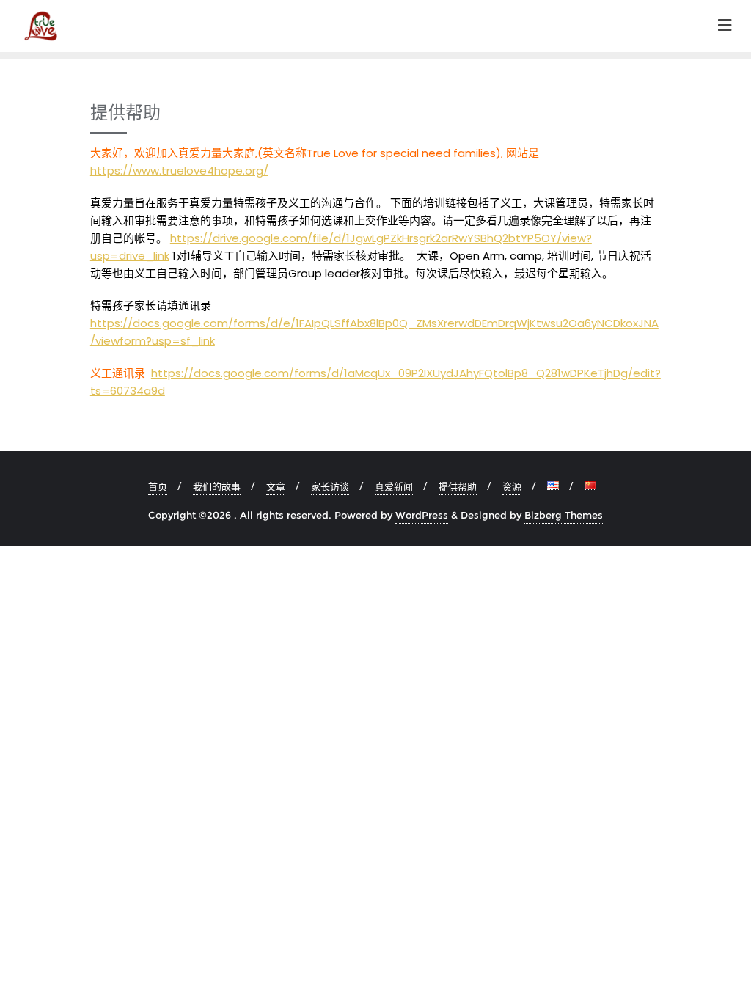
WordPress (421, 515)
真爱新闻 (394, 486)
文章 (275, 486)
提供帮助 (458, 486)
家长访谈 (330, 486)
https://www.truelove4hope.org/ (179, 170)
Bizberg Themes (563, 515)
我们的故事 (217, 486)
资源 (511, 486)
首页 (157, 486)
